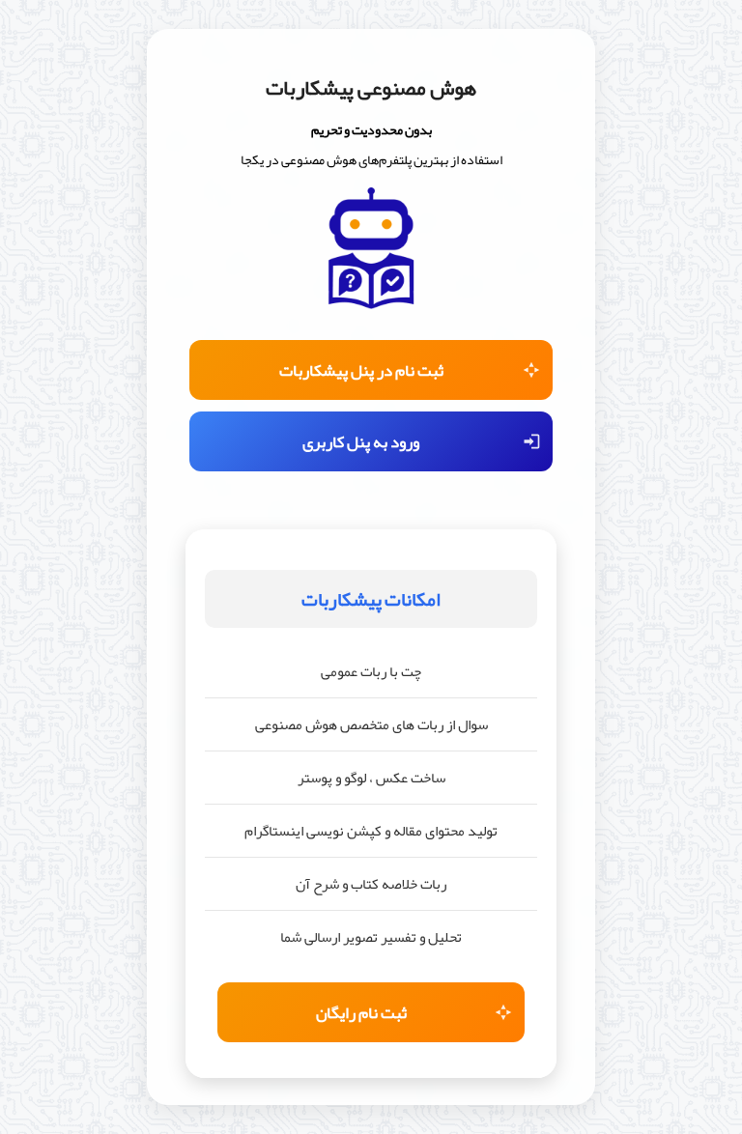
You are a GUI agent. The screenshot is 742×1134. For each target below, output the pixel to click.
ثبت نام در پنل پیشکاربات (361, 370)
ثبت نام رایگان (361, 1012)
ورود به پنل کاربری (360, 441)
